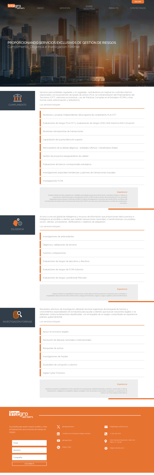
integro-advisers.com (117, 448)
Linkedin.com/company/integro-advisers (76, 433)
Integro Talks (66, 447)
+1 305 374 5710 (115, 433)
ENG (136, 1)
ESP (140, 1)
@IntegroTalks (67, 440)
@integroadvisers (68, 426)
